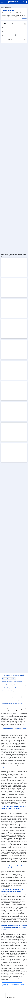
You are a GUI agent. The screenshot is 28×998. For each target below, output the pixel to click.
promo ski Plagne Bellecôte (7, 684)
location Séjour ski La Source (19, 684)
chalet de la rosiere (17, 697)
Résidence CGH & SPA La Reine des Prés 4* (12, 988)
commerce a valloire (18, 681)
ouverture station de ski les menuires (9, 678)
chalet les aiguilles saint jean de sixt (8, 693)
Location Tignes (12, 997)
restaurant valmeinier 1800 (7, 697)
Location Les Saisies (12, 995)
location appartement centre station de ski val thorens (12, 703)
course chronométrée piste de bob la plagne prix (11, 700)
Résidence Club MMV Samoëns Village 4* (12, 982)
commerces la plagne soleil (7, 681)
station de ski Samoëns (8, 734)
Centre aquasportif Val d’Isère (7, 690)
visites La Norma (15, 687)
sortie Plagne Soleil (5, 687)
